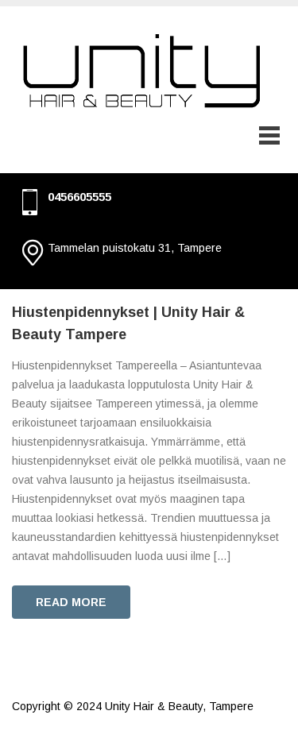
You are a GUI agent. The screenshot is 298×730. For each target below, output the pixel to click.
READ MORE (71, 602)
